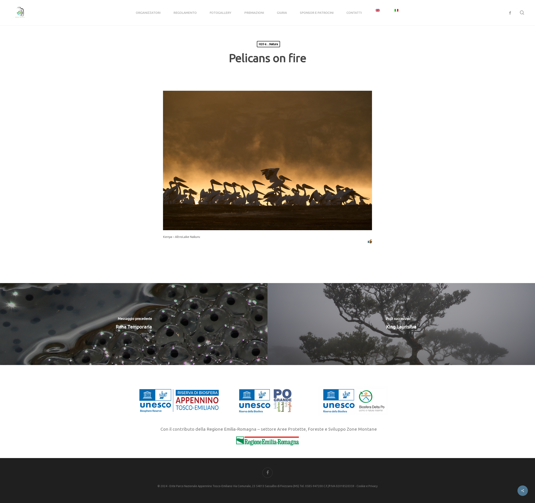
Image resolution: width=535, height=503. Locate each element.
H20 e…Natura (268, 44)
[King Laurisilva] (401, 324)
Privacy (373, 486)
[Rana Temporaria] (134, 324)
